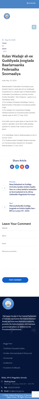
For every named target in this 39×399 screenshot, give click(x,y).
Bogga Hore (7, 344)
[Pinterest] (22, 167)
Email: (14, 391)
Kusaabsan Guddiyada (11, 368)
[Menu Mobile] (34, 27)
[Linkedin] (27, 167)
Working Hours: (9, 381)
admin (4, 49)
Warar (4, 43)
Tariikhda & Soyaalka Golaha (14, 348)
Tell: (12, 387)
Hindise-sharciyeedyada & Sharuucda (17, 353)
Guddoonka (7, 363)
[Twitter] (17, 167)
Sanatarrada (7, 358)
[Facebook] (12, 167)
